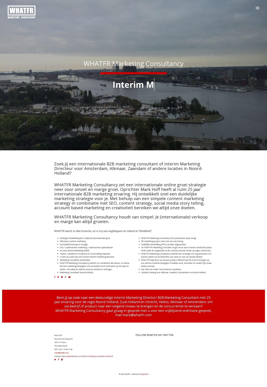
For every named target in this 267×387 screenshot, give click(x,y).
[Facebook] (54, 277)
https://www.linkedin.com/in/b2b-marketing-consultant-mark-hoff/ (87, 356)
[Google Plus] (65, 277)
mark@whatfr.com (137, 315)
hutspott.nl (144, 374)
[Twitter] (58, 277)
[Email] (69, 277)
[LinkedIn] (62, 277)
